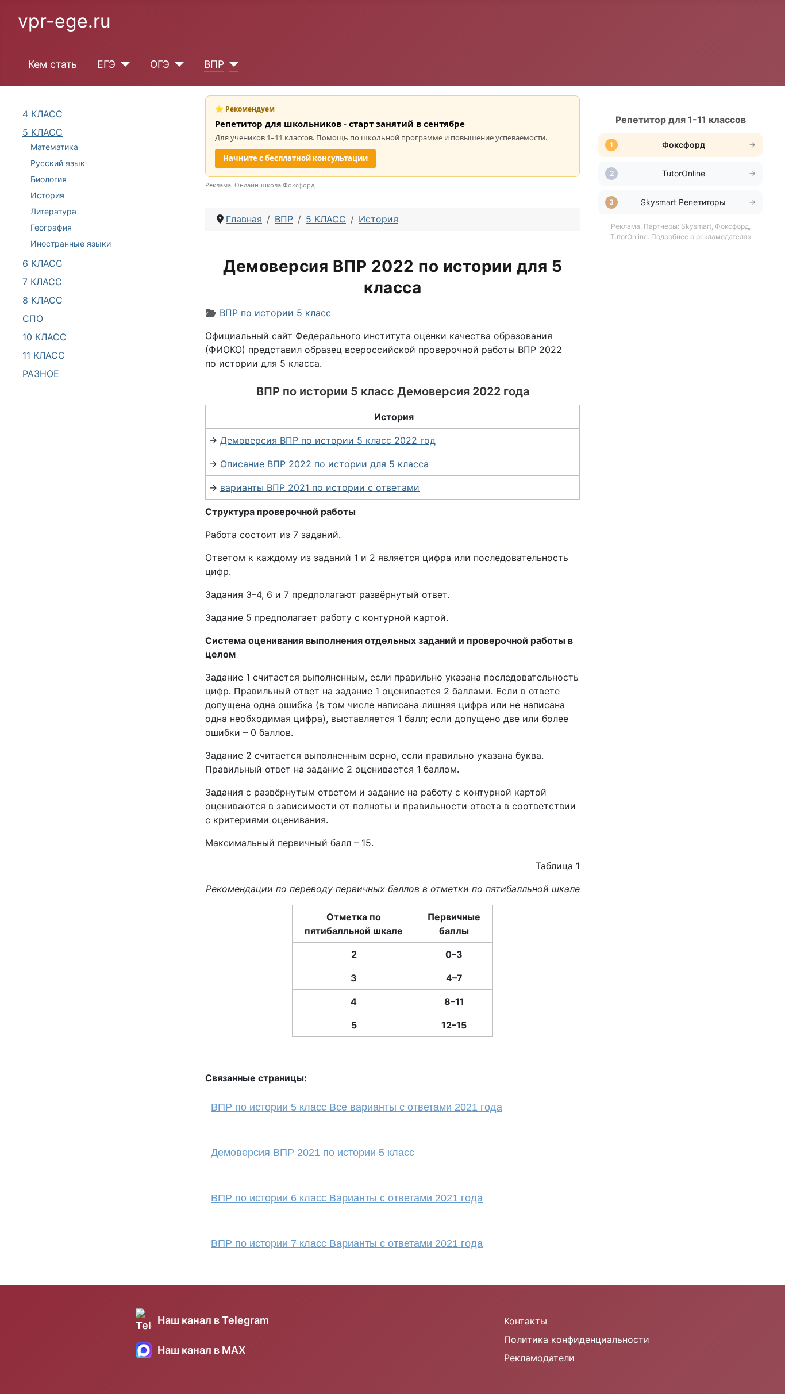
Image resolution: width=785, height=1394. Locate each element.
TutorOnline (683, 173)
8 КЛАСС (42, 300)
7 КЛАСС (42, 281)
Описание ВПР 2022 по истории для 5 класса (324, 464)
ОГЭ (160, 64)
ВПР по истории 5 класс (275, 312)
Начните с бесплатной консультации (295, 158)
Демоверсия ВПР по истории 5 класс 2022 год (328, 440)
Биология (48, 179)
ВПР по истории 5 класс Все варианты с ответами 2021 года (356, 1107)
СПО (32, 318)
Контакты (525, 1321)
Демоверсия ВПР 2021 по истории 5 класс (312, 1152)
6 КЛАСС (42, 263)
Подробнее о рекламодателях (701, 236)
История (47, 195)
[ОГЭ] (177, 64)
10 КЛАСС (44, 337)
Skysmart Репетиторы (683, 202)
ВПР (214, 64)
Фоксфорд (683, 144)
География (51, 227)
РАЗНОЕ (40, 373)
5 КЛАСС (42, 132)
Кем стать (52, 64)
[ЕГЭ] (123, 64)
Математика (54, 147)
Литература (53, 211)
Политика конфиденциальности (576, 1339)
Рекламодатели (539, 1358)
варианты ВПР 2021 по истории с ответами (320, 487)
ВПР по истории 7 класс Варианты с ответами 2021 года (347, 1243)
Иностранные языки (70, 243)
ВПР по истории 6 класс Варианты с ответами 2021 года (347, 1198)
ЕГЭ (106, 64)
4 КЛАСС (42, 114)
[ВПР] (231, 64)
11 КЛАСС (43, 355)
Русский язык (57, 163)
